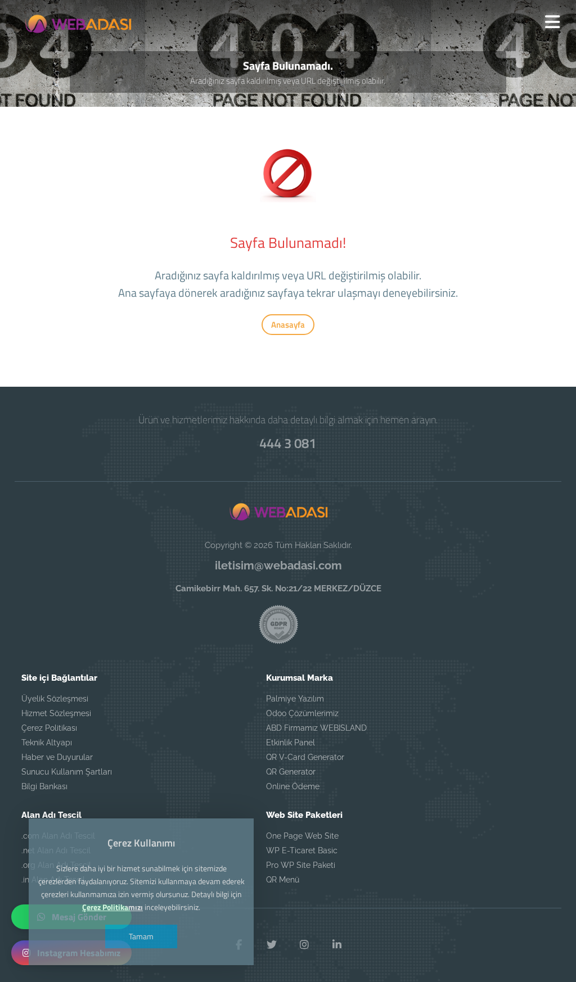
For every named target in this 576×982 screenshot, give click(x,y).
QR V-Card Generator (305, 757)
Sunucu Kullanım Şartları (66, 771)
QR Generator (291, 771)
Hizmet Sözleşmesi (56, 713)
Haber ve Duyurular (57, 757)
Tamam (141, 936)
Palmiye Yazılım (295, 698)
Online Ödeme (293, 786)
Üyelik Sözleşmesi (54, 698)
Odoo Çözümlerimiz (302, 713)
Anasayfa (288, 324)
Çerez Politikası (49, 727)
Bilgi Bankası (44, 786)
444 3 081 (287, 443)
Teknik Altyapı (46, 742)
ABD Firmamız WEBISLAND (316, 727)
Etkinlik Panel (290, 742)
